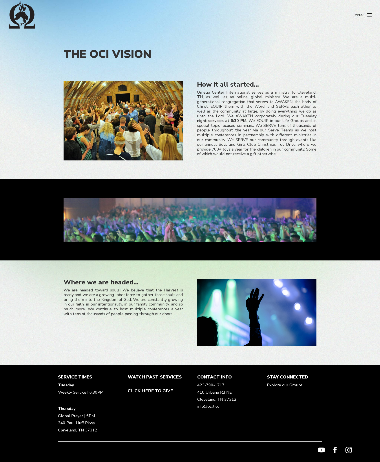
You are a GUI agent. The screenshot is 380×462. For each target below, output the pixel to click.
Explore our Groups (285, 385)
